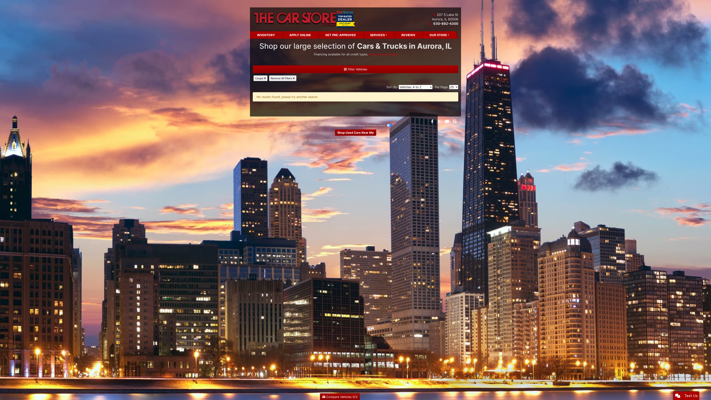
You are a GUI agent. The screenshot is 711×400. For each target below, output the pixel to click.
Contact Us (275, 121)
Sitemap (361, 125)
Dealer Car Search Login (330, 125)
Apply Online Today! (383, 54)
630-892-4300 (445, 24)
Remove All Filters (282, 78)
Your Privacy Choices (376, 125)
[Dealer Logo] (304, 19)
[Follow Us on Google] (455, 122)
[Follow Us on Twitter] (439, 122)
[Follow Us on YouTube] (447, 122)
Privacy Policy (287, 121)
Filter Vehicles (357, 69)
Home (255, 121)
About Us (264, 121)
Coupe (259, 78)
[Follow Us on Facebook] (433, 122)
